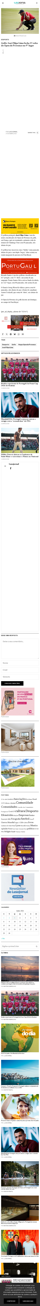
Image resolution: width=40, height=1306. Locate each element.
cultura (20, 811)
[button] (36, 946)
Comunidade (24, 802)
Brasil (35, 799)
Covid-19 (11, 811)
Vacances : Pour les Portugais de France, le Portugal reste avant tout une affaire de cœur (19, 1188)
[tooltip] (2, 334)
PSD (37, 829)
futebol (25, 819)
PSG (2, 832)
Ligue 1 (17, 822)
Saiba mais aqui (28, 1301)
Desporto (5, 39)
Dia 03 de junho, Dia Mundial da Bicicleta (12, 1053)
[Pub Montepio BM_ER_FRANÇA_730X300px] (20, 226)
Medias (28, 825)
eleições (16, 815)
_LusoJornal (8, 1055)
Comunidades (9, 807)
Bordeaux (29, 799)
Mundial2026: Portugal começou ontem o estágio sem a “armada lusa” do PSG (18, 420)
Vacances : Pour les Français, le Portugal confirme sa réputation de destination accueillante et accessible (19, 1087)
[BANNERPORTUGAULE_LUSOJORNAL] (20, 266)
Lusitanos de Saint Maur (8, 825)
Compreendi (11, 1301)
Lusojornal (13, 132)
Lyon (18, 826)
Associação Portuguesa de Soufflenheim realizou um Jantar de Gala (20, 1256)
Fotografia (15, 819)
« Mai (3, 938)
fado (9, 819)
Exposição (4, 819)
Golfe (14, 344)
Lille (21, 822)
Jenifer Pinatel (8, 1090)
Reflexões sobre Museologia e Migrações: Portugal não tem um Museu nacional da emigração (19, 1222)
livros (30, 822)
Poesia (25, 829)
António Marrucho (10, 986)
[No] (37, 1294)
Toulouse (18, 832)
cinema (13, 803)
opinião (4, 829)
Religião (7, 832)
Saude (13, 832)
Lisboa (26, 822)
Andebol (10, 799)
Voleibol (23, 832)
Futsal (31, 819)
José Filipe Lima (7, 347)
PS (35, 829)
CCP (2, 803)
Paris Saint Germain (17, 829)
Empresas (24, 815)
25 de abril (4, 799)
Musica (34, 825)
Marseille (23, 825)
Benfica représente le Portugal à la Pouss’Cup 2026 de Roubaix (19, 385)
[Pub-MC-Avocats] (20, 322)
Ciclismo (7, 803)
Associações (19, 799)
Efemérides (7, 815)
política (30, 829)
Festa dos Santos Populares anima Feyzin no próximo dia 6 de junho (20, 1120)
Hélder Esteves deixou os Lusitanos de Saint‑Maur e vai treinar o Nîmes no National (19, 456)
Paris (10, 829)
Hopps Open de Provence (27, 344)
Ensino (32, 815)
